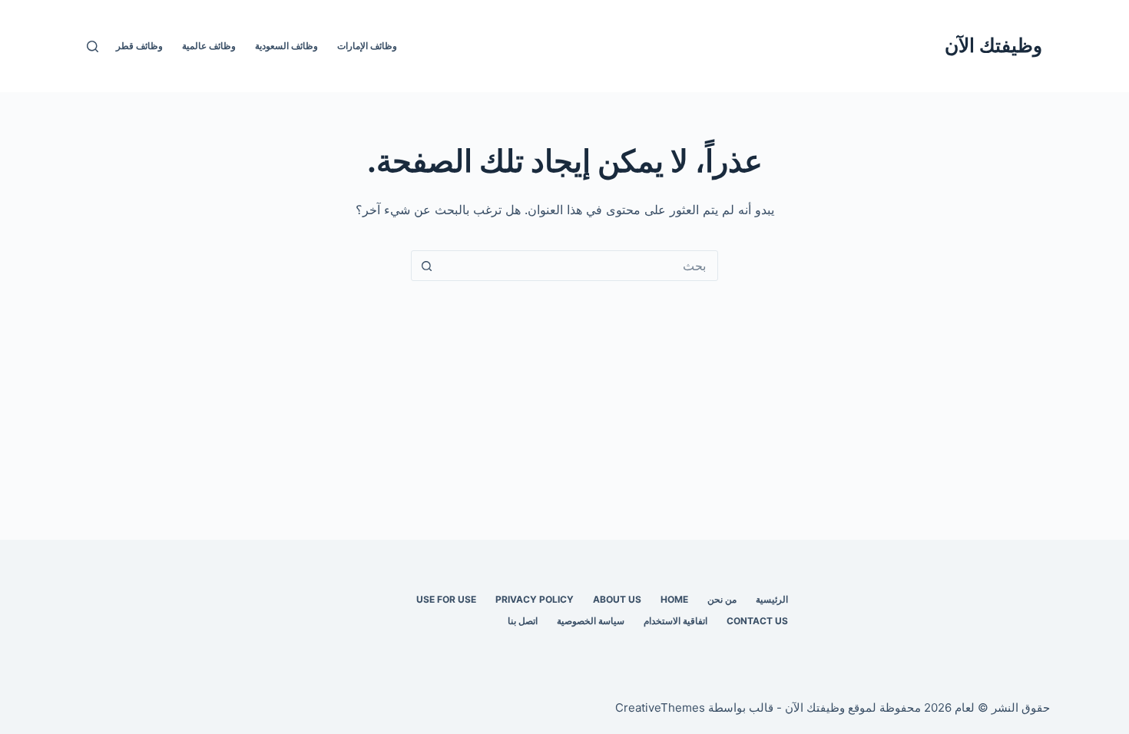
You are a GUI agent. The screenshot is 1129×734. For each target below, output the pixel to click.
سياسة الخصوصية (590, 621)
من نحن (722, 599)
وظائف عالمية (209, 45)
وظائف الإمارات (367, 45)
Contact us (757, 621)
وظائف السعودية (286, 45)
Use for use (446, 599)
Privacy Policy (534, 599)
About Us (617, 599)
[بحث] (92, 46)
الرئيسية (772, 599)
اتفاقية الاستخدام (675, 621)
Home (674, 599)
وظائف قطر (139, 45)
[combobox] (579, 265)
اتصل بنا (523, 621)
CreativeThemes (660, 707)
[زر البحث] (426, 265)
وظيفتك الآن (993, 45)
